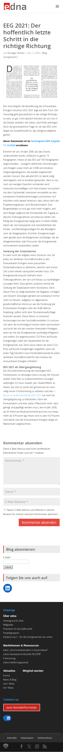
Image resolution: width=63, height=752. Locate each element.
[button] (6, 746)
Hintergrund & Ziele (13, 620)
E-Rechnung (9, 658)
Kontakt (12, 737)
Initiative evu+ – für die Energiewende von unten (27, 636)
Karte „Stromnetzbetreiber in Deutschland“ (25, 650)
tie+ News (8, 687)
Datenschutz (45, 737)
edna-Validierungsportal (15, 662)
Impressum (27, 737)
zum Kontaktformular (21, 707)
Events (6, 675)
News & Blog (9, 679)
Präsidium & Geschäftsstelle (17, 628)
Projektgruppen (11, 632)
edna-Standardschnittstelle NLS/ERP (22, 654)
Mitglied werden (33, 670)
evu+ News (9, 683)
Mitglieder (8, 624)
